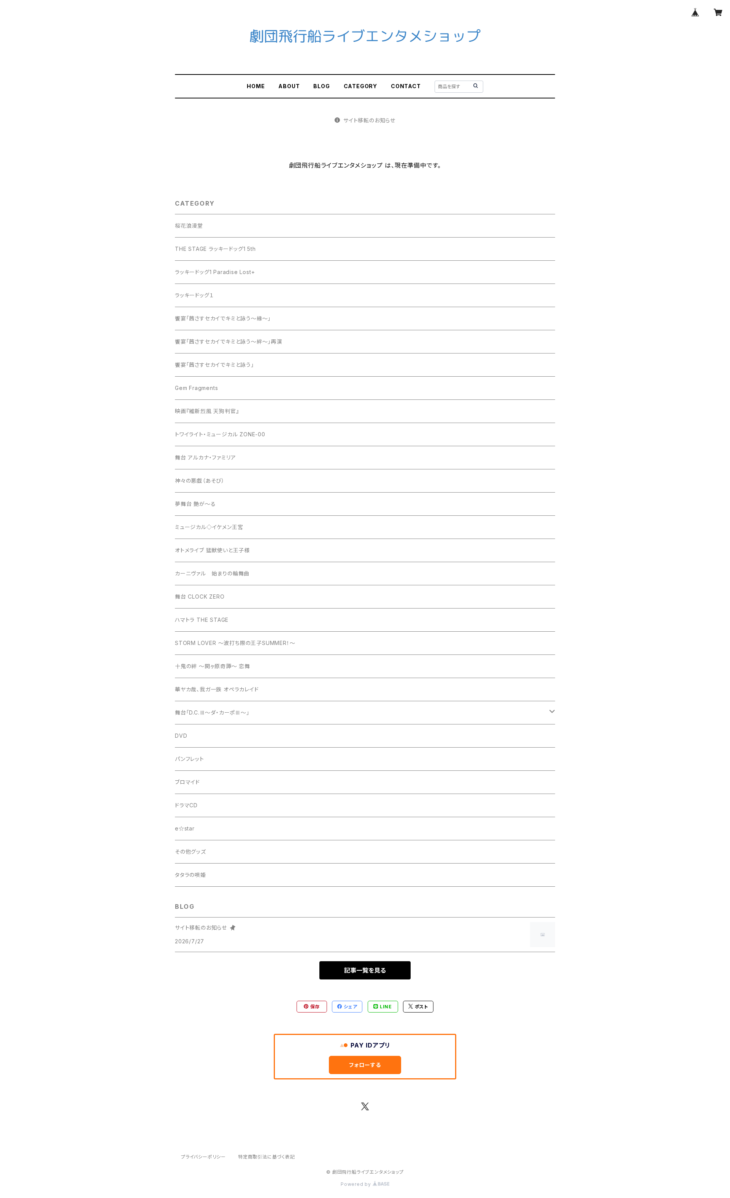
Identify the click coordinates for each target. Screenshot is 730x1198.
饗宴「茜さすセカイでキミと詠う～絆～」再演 (228, 341)
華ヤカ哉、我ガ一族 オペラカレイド (217, 689)
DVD (181, 735)
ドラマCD (186, 805)
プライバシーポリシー (203, 1157)
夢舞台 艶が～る (195, 504)
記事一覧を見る (365, 970)
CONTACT (406, 86)
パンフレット (189, 759)
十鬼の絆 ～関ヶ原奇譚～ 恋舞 (212, 666)
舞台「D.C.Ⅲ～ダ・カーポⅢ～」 (212, 712)
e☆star (185, 828)
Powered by (357, 1184)
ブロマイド (187, 782)
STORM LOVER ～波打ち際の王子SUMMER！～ (235, 643)
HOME (256, 86)
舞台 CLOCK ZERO (199, 596)
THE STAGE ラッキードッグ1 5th (215, 249)
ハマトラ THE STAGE (202, 619)
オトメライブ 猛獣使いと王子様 (212, 550)
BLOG (321, 86)
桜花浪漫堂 (189, 225)
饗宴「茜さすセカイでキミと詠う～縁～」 (223, 318)
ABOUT (289, 86)
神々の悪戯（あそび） (200, 480)
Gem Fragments (196, 388)
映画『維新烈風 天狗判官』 (207, 411)
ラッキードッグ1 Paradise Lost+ (215, 272)
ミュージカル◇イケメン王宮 (209, 527)
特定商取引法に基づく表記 (266, 1157)
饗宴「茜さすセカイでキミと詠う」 (214, 364)
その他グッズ (190, 851)
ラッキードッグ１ (194, 295)
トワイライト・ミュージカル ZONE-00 (220, 434)
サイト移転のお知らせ (369, 120)
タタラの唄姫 (190, 875)
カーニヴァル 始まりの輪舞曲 (212, 573)
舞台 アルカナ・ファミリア (205, 457)
